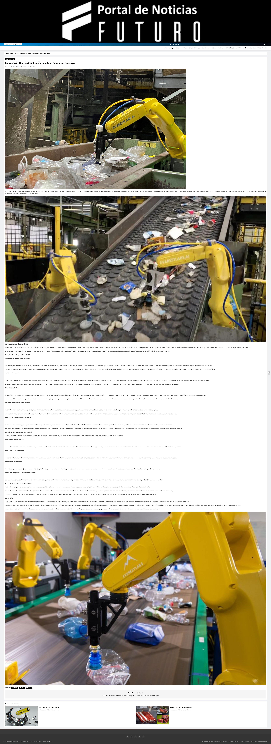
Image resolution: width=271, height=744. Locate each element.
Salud (244, 48)
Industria (204, 48)
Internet (213, 48)
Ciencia (184, 48)
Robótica (238, 48)
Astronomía (260, 48)
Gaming (191, 48)
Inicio (164, 48)
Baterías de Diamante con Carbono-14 (49, 707)
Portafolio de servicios (207, 741)
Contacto (225, 741)
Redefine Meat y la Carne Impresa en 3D (181, 707)
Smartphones (221, 48)
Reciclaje (22, 687)
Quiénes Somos (217, 741)
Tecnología (171, 48)
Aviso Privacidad (245, 741)
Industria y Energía (10, 59)
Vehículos (178, 48)
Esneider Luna (9, 66)
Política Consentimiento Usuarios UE (258, 741)
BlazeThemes (49, 741)
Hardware (197, 48)
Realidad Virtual (230, 48)
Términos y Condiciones (233, 741)
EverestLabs (14, 687)
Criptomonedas (251, 48)
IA (208, 48)
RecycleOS (29, 687)
